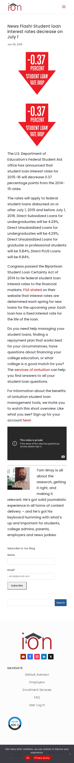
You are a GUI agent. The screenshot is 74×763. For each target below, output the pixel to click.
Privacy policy (42, 757)
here (26, 420)
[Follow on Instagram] (37, 656)
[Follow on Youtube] (23, 656)
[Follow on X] (51, 656)
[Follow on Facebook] (30, 656)
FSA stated (32, 289)
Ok (27, 757)
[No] (69, 754)
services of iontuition (32, 369)
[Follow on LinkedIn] (44, 656)
